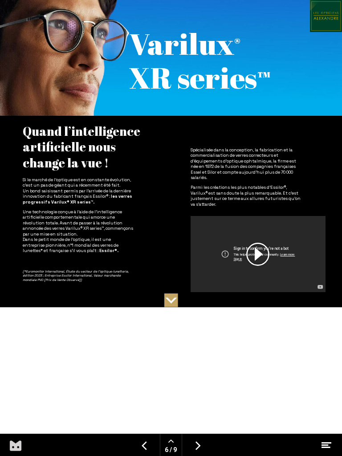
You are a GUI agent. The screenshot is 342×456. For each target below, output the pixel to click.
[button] (171, 300)
